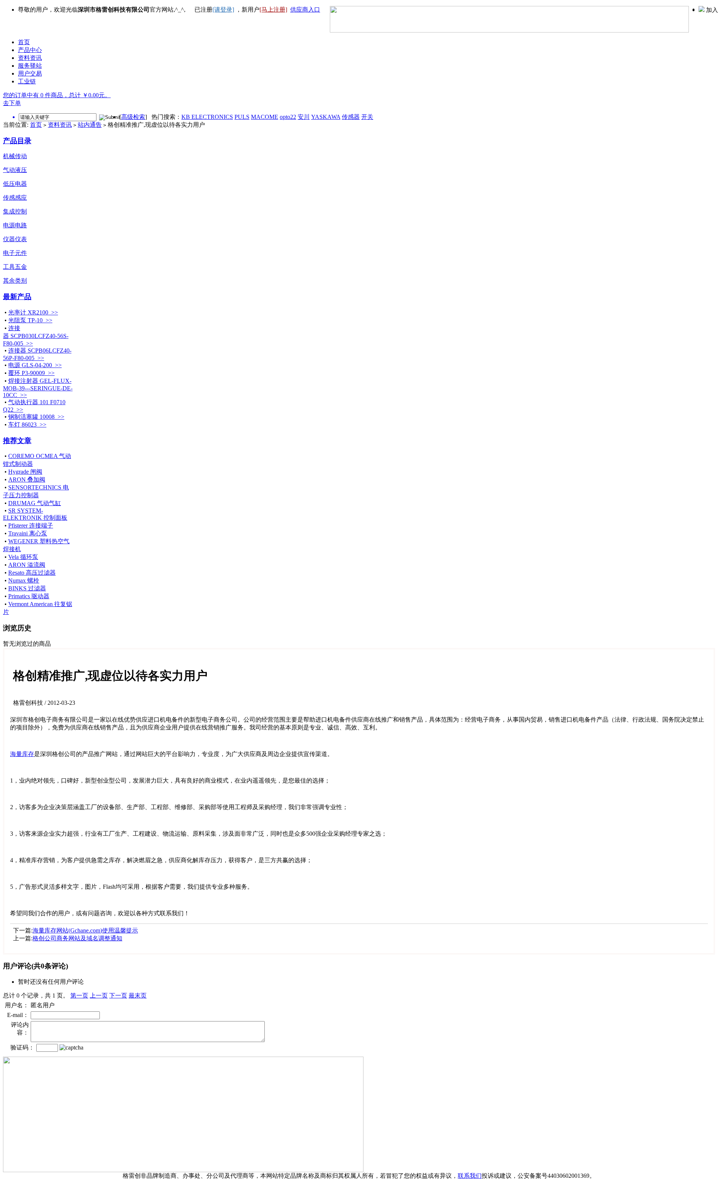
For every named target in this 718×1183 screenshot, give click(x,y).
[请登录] (223, 9)
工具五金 (15, 267)
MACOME (264, 117)
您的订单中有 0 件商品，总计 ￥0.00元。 (57, 95)
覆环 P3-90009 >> (31, 373)
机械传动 (15, 156)
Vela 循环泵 (23, 557)
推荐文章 (17, 441)
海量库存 (22, 754)
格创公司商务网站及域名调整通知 (77, 938)
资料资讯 (30, 58)
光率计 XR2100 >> (33, 312)
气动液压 (15, 170)
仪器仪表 (15, 239)
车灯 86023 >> (27, 424)
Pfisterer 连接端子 (30, 525)
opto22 (288, 117)
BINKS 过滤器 (27, 588)
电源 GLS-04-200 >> (35, 365)
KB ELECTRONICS (207, 117)
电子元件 (15, 253)
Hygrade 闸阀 (25, 471)
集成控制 (15, 211)
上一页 (99, 995)
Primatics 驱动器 (28, 596)
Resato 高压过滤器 (32, 572)
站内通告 (90, 125)
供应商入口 (305, 9)
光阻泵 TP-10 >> (30, 320)
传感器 (351, 117)
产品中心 (30, 50)
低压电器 (15, 184)
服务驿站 (30, 65)
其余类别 (15, 280)
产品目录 (17, 141)
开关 (367, 117)
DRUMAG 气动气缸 (34, 503)
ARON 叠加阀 (26, 479)
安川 (304, 117)
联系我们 (470, 1176)
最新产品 (17, 297)
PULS (241, 117)
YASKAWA (325, 117)
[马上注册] (273, 9)
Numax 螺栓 (23, 580)
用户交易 (30, 73)
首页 (24, 42)
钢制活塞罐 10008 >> (36, 417)
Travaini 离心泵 (27, 533)
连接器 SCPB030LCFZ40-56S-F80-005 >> (35, 336)
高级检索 (133, 117)
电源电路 (15, 225)
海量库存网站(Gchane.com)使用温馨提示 (85, 930)
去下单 (12, 103)
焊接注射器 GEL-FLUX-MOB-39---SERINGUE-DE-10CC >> (38, 388)
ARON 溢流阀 (26, 565)
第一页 (79, 995)
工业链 (27, 81)
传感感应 (15, 197)
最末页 (138, 995)
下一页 (118, 995)
